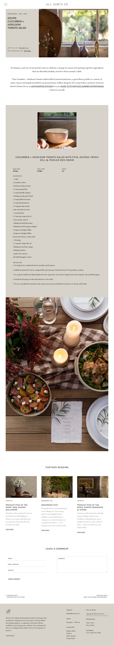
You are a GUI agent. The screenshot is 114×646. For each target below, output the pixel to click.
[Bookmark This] (57, 487)
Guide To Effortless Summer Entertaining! (82, 86)
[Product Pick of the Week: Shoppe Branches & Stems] (92, 487)
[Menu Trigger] (6, 4)
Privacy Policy (90, 625)
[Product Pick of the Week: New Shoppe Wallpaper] (21, 487)
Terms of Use (90, 623)
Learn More (10, 636)
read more (10, 529)
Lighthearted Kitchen (41, 86)
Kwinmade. (90, 630)
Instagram (69, 622)
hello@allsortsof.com (72, 614)
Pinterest (77, 622)
